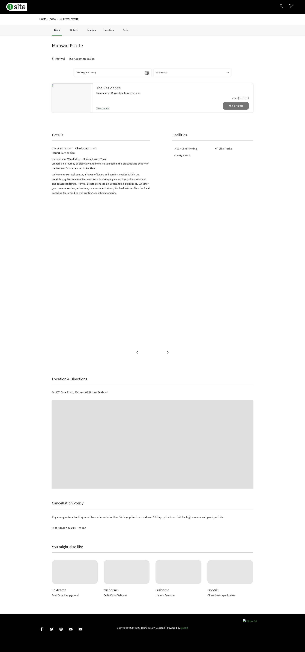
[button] (192, 72)
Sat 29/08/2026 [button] (86, 72)
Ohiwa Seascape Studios (221, 595)
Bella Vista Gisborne (115, 595)
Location (109, 30)
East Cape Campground (65, 595)
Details (74, 30)
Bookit (184, 628)
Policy (126, 30)
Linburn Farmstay (165, 595)
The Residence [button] (108, 88)
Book (57, 30)
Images (91, 30)
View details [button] (102, 108)
